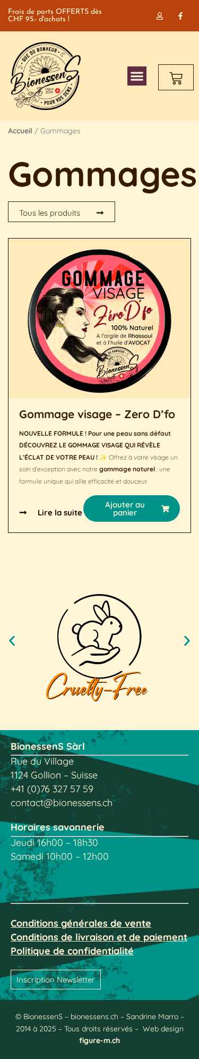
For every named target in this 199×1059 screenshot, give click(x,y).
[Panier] (176, 77)
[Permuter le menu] (136, 76)
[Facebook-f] (180, 15)
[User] (160, 15)
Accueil (20, 130)
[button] (131, 508)
